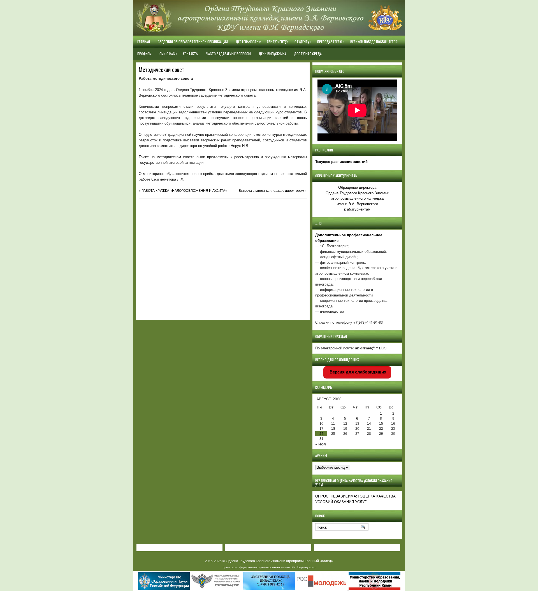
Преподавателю (330, 41)
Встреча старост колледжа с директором (271, 190)
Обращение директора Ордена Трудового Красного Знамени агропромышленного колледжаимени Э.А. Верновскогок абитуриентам (357, 198)
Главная (143, 41)
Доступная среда (308, 53)
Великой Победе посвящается (374, 41)
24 (321, 434)
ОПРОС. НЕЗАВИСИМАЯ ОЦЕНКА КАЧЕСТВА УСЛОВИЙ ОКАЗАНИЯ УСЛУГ (355, 498)
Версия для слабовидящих (357, 372)
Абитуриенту (278, 41)
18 (333, 429)
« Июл (320, 444)
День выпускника (272, 53)
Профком (144, 53)
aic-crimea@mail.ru (370, 348)
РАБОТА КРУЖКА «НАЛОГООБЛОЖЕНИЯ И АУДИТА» (184, 190)
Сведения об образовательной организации (193, 41)
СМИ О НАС (168, 53)
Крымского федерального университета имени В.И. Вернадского (269, 567)
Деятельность (248, 41)
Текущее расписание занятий (341, 161)
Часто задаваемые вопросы (228, 53)
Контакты (190, 53)
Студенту (302, 41)
